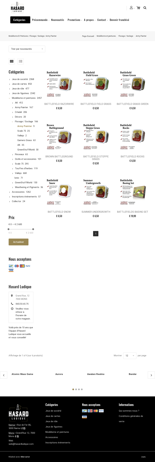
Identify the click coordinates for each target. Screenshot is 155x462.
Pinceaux (19, 154)
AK (16, 102)
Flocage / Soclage (126, 36)
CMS (143, 457)
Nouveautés (57, 20)
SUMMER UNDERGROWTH (96, 211)
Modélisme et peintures (106, 36)
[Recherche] (144, 8)
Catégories (19, 20)
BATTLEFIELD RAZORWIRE (59, 104)
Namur (12, 425)
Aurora (59, 374)
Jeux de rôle (18, 88)
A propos (89, 20)
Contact (101, 20)
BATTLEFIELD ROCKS (132, 156)
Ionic (16, 177)
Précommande (40, 20)
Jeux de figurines (20, 93)
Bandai (132, 374)
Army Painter (21, 107)
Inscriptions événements (24, 196)
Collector (16, 201)
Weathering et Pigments (27, 187)
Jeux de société (20, 79)
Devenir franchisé (119, 20)
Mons (11, 433)
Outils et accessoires (25, 159)
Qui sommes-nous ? (129, 410)
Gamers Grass (24, 140)
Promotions (74, 20)
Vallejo (20, 135)
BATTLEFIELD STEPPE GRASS (96, 158)
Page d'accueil (88, 36)
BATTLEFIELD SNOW (59, 211)
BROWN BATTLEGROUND (59, 156)
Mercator (25, 456)
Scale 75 (21, 131)
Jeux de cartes (19, 84)
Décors (18, 116)
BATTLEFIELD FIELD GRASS (96, 104)
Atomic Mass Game (22, 374)
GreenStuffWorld (26, 149)
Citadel (18, 112)
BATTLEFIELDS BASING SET (132, 211)
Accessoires (18, 192)
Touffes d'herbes (24, 168)
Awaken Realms (95, 374)
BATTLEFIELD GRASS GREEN (132, 104)
